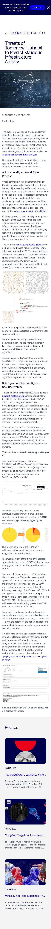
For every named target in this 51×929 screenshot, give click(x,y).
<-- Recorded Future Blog (25, 33)
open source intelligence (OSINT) (31, 211)
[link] (25, 764)
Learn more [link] (37, 7)
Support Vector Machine (14, 396)
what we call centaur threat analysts (19, 154)
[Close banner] (48, 7)
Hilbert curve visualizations (28, 244)
